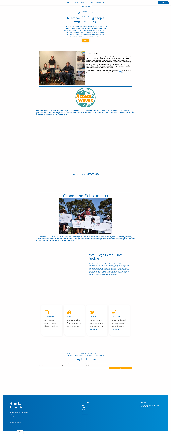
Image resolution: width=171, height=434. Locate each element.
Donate (91, 2)
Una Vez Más (100, 2)
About (82, 2)
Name (40, 365)
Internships (85, 16)
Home (68, 2)
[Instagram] (13, 416)
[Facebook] (10, 416)
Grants (76, 2)
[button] (40, 182)
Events (84, 21)
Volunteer (85, 11)
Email (87, 365)
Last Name (65, 365)
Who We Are (86, 6)
